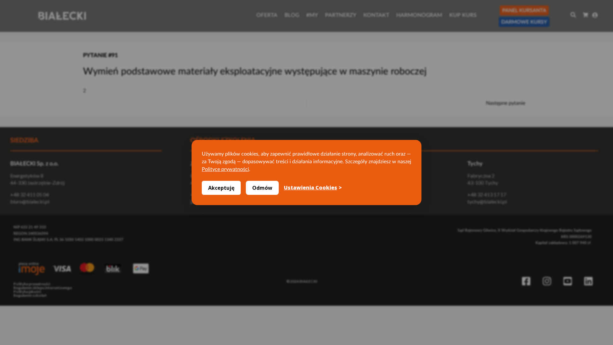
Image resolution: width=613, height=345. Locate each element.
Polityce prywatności (225, 169)
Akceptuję (221, 187)
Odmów (262, 187)
